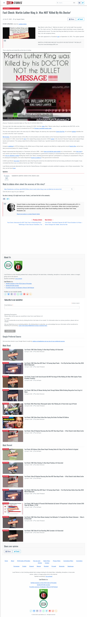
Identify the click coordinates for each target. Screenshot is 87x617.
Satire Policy (46, 561)
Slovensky (61, 566)
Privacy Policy (56, 561)
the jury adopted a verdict (12, 155)
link (25, 139)
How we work (36, 561)
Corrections (79, 561)
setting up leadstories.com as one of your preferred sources (49, 341)
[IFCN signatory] (43, 594)
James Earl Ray (60, 131)
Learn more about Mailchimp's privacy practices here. (33, 325)
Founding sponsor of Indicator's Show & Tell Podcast (20, 287)
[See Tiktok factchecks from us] (5, 294)
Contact (47, 563)
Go (74, 2)
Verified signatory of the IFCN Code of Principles (19, 283)
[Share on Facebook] (4, 199)
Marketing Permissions (10, 314)
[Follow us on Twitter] (21, 294)
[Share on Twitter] (8, 199)
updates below (22, 24)
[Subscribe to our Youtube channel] (24, 294)
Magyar (39, 566)
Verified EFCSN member (12, 285)
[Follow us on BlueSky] (8, 294)
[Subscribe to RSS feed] (30, 294)
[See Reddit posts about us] (27, 294)
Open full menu (4, 2)
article (52, 139)
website (74, 131)
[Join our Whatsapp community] (18, 294)
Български (16, 566)
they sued (79, 151)
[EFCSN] (43, 604)
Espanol (31, 566)
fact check (16, 161)
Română (46, 566)
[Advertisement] (43, 240)
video (43, 126)
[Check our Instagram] (15, 294)
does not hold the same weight (52, 151)
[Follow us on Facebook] (11, 294)
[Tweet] (82, 2)
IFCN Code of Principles (23, 561)
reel (58, 36)
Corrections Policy (68, 561)
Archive (40, 563)
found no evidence (36, 157)
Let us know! (18, 278)
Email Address (8, 305)
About (12, 561)
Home (6, 561)
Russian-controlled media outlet (42, 128)
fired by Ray (73, 146)
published (10, 146)
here (14, 168)
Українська (70, 566)
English (24, 566)
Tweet (81, 19)
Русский (54, 566)
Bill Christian (6, 136)
